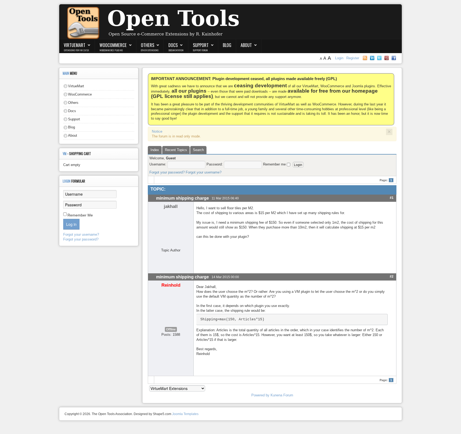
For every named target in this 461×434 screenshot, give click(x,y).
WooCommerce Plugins (111, 50)
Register (352, 58)
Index (154, 150)
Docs (173, 45)
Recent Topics (176, 150)
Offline (171, 329)
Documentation (176, 50)
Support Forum (200, 50)
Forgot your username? (203, 172)
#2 (392, 276)
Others (147, 45)
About (246, 45)
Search (198, 150)
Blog (227, 45)
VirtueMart (74, 45)
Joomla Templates (185, 414)
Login (339, 58)
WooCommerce (113, 45)
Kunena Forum (282, 395)
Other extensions (149, 50)
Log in (71, 224)
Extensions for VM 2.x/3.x (76, 50)
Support (201, 45)
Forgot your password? (167, 172)
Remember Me (80, 215)
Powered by (260, 395)
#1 (392, 197)
